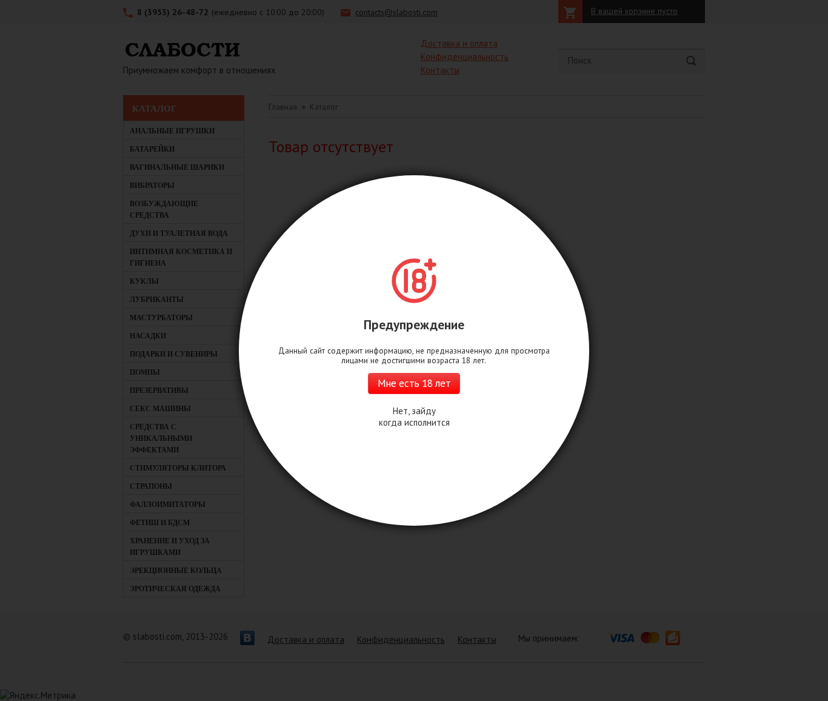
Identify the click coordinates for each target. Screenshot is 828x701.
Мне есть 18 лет (414, 383)
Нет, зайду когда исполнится (414, 416)
